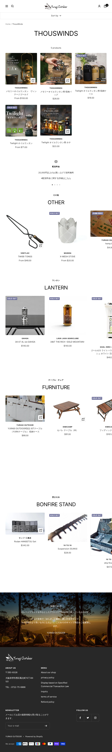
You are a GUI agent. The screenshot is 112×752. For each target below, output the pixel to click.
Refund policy (47, 702)
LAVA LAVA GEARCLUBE (68, 338)
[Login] (99, 6)
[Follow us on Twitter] (88, 718)
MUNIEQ (67, 253)
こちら (68, 178)
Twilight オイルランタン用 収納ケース (90, 92)
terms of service (49, 696)
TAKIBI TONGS (25, 256)
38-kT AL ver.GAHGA (25, 342)
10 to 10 (68, 545)
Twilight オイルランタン (21, 143)
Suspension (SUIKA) (67, 548)
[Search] (12, 6)
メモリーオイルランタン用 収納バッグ (56, 93)
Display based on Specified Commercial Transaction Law (55, 684)
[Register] (46, 726)
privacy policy (47, 677)
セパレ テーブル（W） (67, 430)
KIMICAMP (67, 427)
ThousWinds (21, 88)
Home (8, 24)
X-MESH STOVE (67, 256)
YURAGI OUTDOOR (25, 425)
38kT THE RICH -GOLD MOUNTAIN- (67, 342)
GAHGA (25, 338)
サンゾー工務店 (25, 538)
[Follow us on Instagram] (95, 718)
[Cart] (105, 6)
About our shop (48, 672)
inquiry (44, 691)
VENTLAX (25, 253)
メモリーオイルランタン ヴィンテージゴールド (21, 93)
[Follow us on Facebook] (80, 718)
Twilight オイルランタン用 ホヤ (56, 142)
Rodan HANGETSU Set (25, 541)
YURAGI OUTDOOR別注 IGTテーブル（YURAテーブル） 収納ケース (25, 430)
